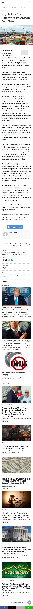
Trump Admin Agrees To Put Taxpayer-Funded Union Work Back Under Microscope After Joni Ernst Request (16, 343)
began (15, 72)
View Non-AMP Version (18, 602)
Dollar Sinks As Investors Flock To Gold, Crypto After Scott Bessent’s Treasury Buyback (16, 481)
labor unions (6, 277)
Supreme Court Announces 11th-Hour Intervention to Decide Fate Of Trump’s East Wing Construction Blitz (16, 550)
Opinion (4, 442)
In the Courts (5, 543)
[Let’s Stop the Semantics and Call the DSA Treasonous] (16, 433)
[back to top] (29, 602)
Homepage (4, 7)
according (11, 132)
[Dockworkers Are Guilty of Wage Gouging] (16, 361)
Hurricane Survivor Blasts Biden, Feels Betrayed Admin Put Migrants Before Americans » (17, 245)
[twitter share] (6, 260)
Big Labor (4, 275)
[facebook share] (3, 260)
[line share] (12, 260)
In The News (22, 7)
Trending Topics (13, 7)
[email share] (9, 260)
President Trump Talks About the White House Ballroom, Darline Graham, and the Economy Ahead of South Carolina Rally (15, 412)
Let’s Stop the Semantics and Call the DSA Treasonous (15, 447)
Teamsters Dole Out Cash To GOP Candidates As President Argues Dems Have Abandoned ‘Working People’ (16, 310)
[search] (30, 2)
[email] (20, 607)
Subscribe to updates (16, 227)
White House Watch (7, 404)
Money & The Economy (8, 475)
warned (26, 147)
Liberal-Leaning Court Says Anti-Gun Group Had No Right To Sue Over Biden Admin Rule (16, 515)
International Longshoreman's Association (19, 275)
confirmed (5, 91)
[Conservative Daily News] (16, 2)
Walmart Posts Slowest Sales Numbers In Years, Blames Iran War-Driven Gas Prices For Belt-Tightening (16, 587)
